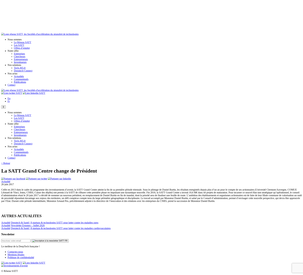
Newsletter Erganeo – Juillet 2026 (28, 225)
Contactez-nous (15, 251)
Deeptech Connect (23, 70)
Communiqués (21, 79)
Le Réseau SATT (22, 42)
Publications (20, 82)
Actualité (5, 181)
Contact (11, 85)
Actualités (19, 76)
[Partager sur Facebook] (13, 178)
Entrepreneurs (21, 59)
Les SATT (19, 45)
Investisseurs (20, 62)
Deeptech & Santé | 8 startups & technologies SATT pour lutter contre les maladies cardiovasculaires (61, 228)
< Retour (5, 163)
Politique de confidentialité (21, 257)
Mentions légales (16, 254)
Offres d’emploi (22, 48)
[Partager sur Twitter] (36, 178)
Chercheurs (19, 56)
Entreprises (19, 53)
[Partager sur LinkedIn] (59, 178)
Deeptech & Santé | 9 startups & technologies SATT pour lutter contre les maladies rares (54, 222)
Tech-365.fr (20, 68)
